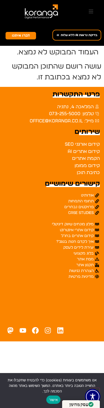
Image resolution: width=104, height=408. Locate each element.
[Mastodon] (10, 330)
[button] (91, 12)
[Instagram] (48, 330)
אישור (53, 399)
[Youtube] (23, 330)
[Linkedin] (60, 330)
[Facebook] (35, 330)
